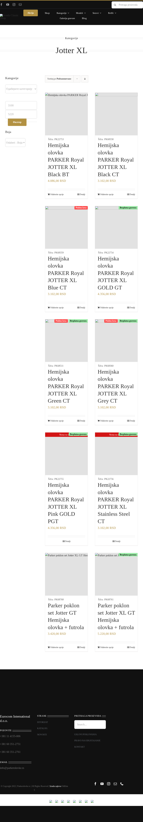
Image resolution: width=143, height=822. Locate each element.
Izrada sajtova (55, 786)
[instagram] (14, 4)
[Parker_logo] (11, 15)
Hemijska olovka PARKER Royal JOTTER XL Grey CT (116, 386)
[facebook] (1, 4)
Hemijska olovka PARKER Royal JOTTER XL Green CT (66, 386)
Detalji (82, 194)
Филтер (17, 122)
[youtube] (7, 4)
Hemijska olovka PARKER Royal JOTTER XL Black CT (116, 159)
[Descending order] (84, 78)
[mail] (20, 4)
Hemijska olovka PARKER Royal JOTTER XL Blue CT (66, 273)
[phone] (121, 783)
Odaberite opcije (57, 194)
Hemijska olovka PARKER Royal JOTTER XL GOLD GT (116, 273)
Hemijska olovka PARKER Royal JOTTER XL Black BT (66, 159)
